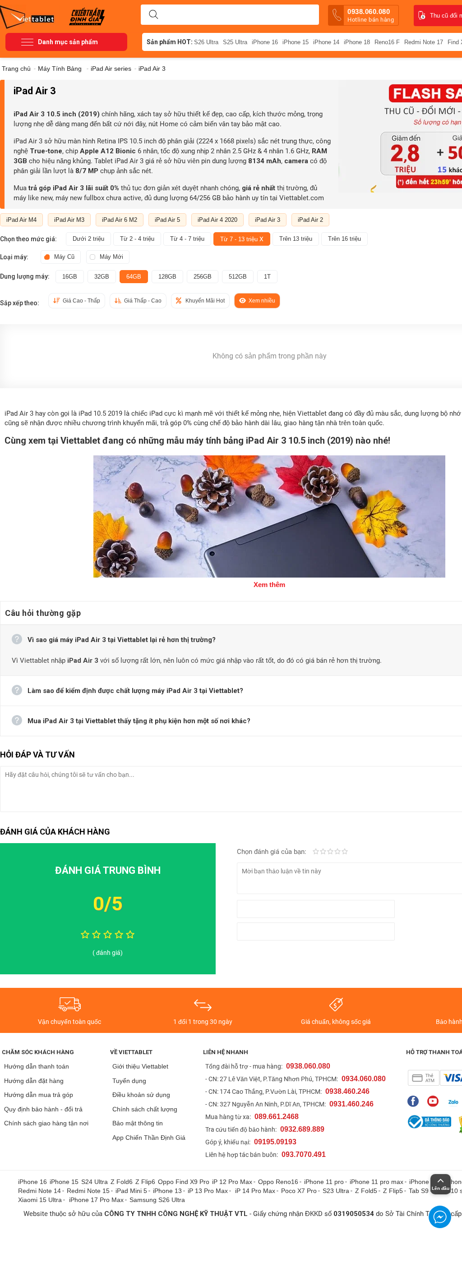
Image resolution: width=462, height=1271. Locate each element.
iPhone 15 (295, 42)
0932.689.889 (302, 1129)
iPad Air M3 (69, 219)
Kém (316, 852)
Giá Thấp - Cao (143, 301)
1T (267, 276)
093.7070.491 (304, 1154)
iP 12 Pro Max (232, 1181)
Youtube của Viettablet (435, 1101)
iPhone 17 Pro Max (96, 1199)
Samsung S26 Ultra (157, 1199)
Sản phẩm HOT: (170, 42)
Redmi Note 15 (88, 1190)
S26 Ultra (206, 42)
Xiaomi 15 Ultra (40, 1199)
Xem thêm (269, 584)
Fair (323, 852)
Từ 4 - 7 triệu (187, 238)
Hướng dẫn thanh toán (36, 1066)
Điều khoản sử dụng (141, 1094)
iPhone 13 (167, 1190)
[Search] (153, 14)
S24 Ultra (94, 1181)
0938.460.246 (347, 1091)
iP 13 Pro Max (208, 1190)
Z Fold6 (122, 1181)
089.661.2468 (276, 1116)
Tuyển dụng (129, 1080)
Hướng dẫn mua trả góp (38, 1094)
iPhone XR (424, 1181)
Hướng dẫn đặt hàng (34, 1080)
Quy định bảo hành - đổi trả (43, 1109)
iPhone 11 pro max (376, 1181)
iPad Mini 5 (131, 1190)
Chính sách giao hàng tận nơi (46, 1123)
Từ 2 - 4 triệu (137, 238)
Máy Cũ (64, 256)
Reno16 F (387, 42)
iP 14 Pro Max (255, 1190)
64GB (133, 276)
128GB (167, 276)
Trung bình (330, 852)
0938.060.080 (370, 15)
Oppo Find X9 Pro (183, 1181)
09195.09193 (275, 1142)
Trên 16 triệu (344, 238)
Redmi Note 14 (39, 1190)
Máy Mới (111, 256)
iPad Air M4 (21, 219)
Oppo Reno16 (278, 1181)
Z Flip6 (145, 1181)
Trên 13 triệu (295, 238)
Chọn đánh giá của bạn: (272, 852)
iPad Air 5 (167, 219)
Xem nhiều (262, 301)
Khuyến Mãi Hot (205, 301)
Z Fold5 (366, 1190)
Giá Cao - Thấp (81, 301)
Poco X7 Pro (299, 1190)
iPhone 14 (326, 42)
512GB (238, 276)
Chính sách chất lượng (144, 1109)
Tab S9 (419, 1190)
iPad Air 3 (267, 219)
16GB (69, 276)
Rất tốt (337, 852)
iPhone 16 (265, 42)
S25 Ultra (235, 42)
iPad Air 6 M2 (119, 219)
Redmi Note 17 (423, 42)
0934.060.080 (364, 1079)
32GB (101, 276)
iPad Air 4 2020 (217, 219)
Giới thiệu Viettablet (140, 1066)
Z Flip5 (393, 1190)
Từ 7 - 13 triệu (241, 239)
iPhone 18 (357, 42)
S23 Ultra (336, 1190)
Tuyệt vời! (345, 852)
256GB (203, 276)
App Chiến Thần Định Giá (148, 1137)
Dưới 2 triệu (88, 238)
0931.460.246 (351, 1104)
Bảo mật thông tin (137, 1123)
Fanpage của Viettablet (415, 1101)
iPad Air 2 (310, 219)
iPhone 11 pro (324, 1181)
